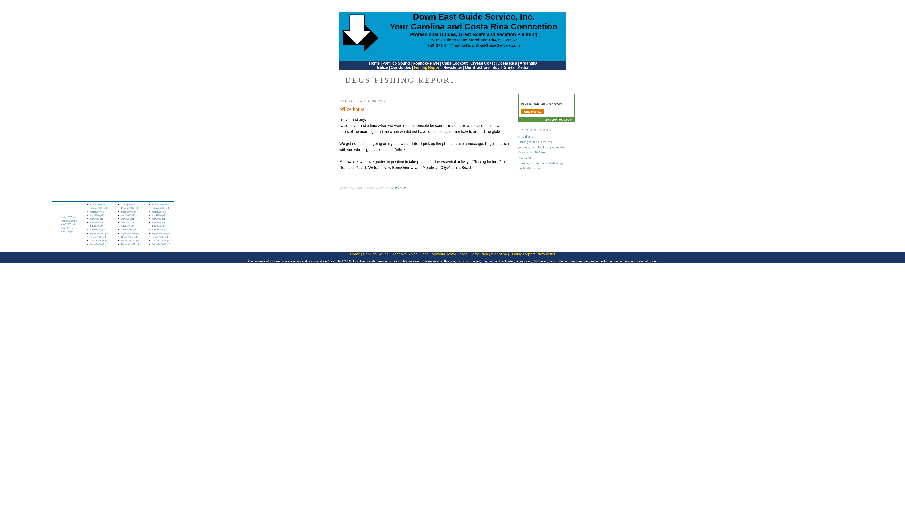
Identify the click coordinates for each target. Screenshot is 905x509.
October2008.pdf (98, 237)
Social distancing (529, 168)
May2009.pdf (67, 231)
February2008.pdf (98, 208)
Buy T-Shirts (503, 68)
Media (522, 68)
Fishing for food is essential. (536, 142)
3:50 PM (400, 188)
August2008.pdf (97, 229)
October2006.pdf (160, 237)
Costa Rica (507, 63)
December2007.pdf (130, 244)
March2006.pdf (159, 211)
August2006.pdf (159, 229)
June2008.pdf (96, 222)
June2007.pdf (127, 222)
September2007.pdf (130, 233)
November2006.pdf (161, 240)
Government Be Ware (532, 152)
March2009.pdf (68, 224)
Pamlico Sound (396, 63)
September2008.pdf (99, 233)
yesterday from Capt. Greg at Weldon (541, 147)
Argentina (528, 63)
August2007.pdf (128, 229)
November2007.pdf (130, 240)
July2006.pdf (158, 226)
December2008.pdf (99, 244)
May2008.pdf (96, 219)
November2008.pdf (99, 240)
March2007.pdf (128, 211)
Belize (382, 68)
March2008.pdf (97, 211)
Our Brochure (477, 68)
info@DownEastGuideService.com (487, 45)
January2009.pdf (68, 217)
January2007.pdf (129, 204)
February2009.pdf (69, 220)
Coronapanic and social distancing (540, 163)
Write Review (532, 111)
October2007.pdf (129, 237)
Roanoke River (426, 63)
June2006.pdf (158, 222)
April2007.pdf (128, 215)
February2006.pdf (160, 208)
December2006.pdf (161, 244)
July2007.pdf (127, 226)
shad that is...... (527, 136)
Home (374, 63)
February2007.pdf (129, 208)
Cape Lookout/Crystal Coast (443, 254)
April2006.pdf (158, 215)
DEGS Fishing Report (400, 80)
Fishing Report (427, 68)
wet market (525, 157)
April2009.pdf (67, 228)
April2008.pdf (96, 215)
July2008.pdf (96, 226)
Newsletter (452, 68)
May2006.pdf (158, 219)
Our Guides (401, 68)
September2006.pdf (161, 233)
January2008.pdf (98, 204)
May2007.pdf (127, 219)
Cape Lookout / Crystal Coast (468, 63)
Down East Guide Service (546, 104)
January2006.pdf (160, 204)
